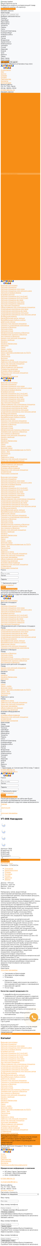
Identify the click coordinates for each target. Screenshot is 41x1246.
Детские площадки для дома (13, 97)
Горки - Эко (5, 163)
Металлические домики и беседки (15, 141)
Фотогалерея (6, 83)
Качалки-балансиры (9, 152)
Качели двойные (7, 148)
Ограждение (6, 277)
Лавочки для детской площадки (14, 170)
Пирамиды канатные (9, 272)
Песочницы (5, 259)
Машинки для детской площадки (14, 181)
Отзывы (4, 75)
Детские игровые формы (11, 101)
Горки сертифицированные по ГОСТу (16, 161)
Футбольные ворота (9, 125)
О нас (3, 1154)
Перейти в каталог (8, 9)
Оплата (3, 77)
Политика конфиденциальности (14, 1165)
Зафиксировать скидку (8, 1240)
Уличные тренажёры (9, 268)
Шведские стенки (8, 130)
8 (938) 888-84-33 (8, 90)
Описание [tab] (9, 868)
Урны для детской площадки (12, 172)
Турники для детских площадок (14, 226)
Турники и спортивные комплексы (15, 228)
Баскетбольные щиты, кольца (13, 126)
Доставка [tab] (8, 874)
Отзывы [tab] (8, 872)
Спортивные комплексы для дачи (14, 117)
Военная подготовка (9, 188)
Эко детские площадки (10, 114)
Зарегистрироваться (9, 589)
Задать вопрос (6, 1034)
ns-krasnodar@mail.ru (9, 771)
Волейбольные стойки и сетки (13, 128)
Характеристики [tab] (11, 870)
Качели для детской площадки (13, 241)
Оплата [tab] (7, 876)
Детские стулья (7, 139)
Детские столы (7, 137)
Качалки (4, 245)
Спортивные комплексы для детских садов (18, 123)
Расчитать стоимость (8, 1212)
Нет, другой (13, 62)
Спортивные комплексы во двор (14, 119)
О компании (6, 70)
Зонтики (4, 261)
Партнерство (6, 79)
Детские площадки (8, 190)
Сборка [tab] (7, 879)
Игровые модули (8, 103)
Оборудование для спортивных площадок (18, 210)
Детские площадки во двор (12, 108)
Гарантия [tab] (8, 878)
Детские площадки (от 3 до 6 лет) (14, 105)
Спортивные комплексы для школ (15, 121)
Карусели (4, 248)
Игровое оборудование (10, 274)
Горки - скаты (6, 157)
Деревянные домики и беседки (14, 143)
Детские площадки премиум (12, 112)
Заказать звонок (6, 1226)
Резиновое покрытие (9, 279)
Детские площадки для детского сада (16, 99)
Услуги (3, 74)
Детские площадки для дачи (12, 110)
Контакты (4, 81)
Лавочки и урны (7, 263)
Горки (3, 250)
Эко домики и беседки (10, 145)
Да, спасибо (5, 62)
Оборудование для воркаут (12, 270)
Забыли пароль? (7, 585)
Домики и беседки (8, 230)
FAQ (2, 72)
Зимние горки (6, 159)
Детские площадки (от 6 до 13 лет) (14, 106)
